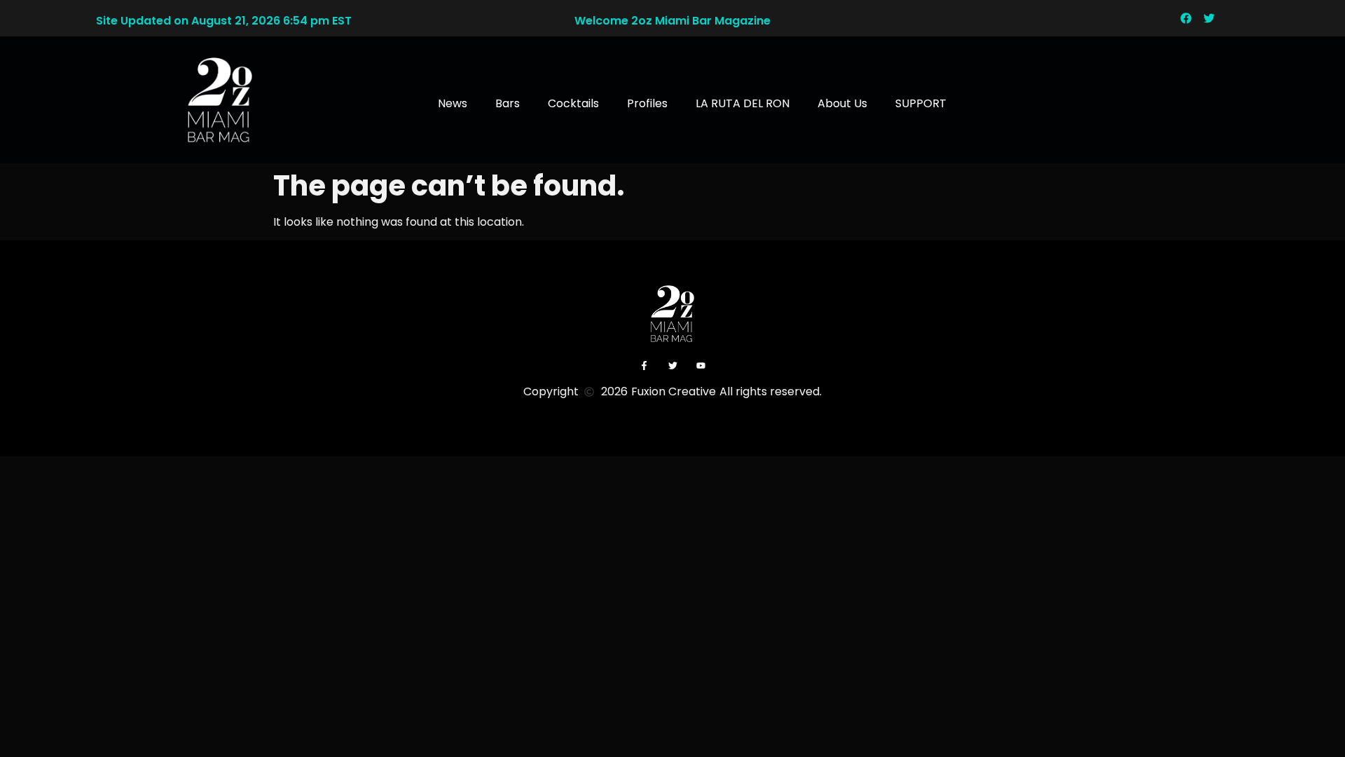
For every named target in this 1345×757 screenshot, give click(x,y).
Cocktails (573, 103)
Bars (507, 103)
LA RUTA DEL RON (742, 103)
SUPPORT (920, 103)
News (452, 103)
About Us (842, 103)
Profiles (647, 103)
